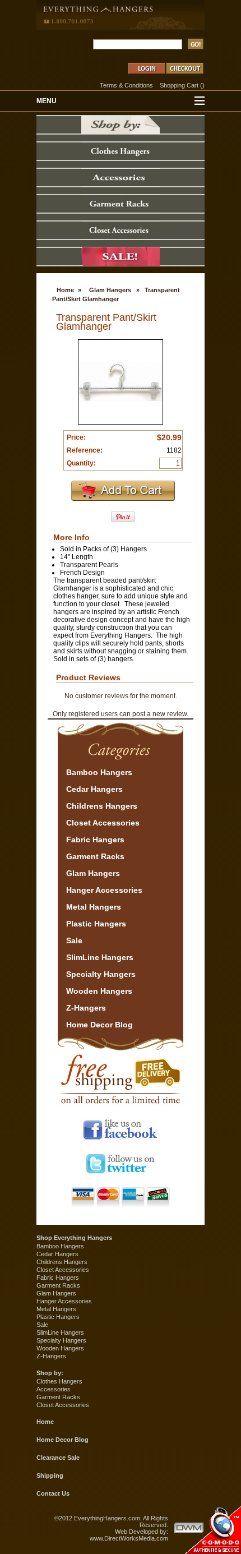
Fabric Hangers (57, 1277)
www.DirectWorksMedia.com (129, 1538)
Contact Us (52, 1493)
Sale (42, 1324)
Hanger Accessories (64, 1301)
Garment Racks (58, 1285)
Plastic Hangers (58, 1316)
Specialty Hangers (61, 1340)
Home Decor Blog (62, 1439)
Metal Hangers (56, 1309)
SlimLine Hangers (60, 1332)
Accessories (53, 1389)
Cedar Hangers (57, 1254)
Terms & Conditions (126, 85)
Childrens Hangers (61, 1261)
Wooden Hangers (60, 1348)
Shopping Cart (179, 85)
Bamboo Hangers (60, 1246)
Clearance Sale (58, 1457)
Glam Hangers (110, 290)
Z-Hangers (51, 1356)
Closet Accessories (62, 1269)
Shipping (49, 1475)
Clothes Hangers (59, 1381)
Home (65, 290)
